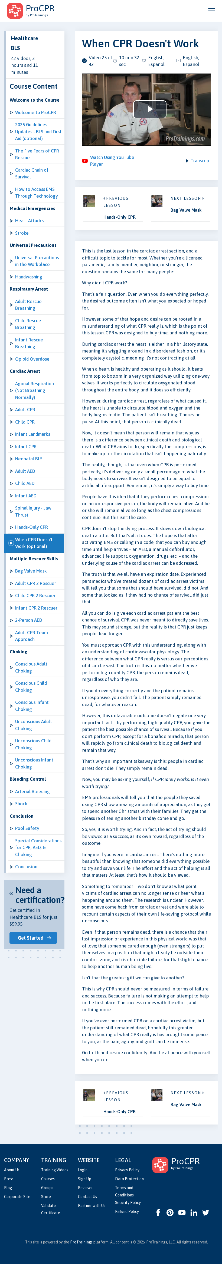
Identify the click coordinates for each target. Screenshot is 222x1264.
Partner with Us (91, 1205)
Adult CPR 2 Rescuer (35, 583)
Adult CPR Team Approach (31, 636)
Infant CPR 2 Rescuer (36, 608)
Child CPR (25, 422)
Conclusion (26, 866)
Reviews (85, 1188)
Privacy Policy (127, 1170)
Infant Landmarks (32, 434)
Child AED (25, 483)
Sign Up (84, 1179)
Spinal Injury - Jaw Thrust (33, 511)
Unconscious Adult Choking (33, 725)
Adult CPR (25, 409)
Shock (21, 803)
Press (9, 1179)
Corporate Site (17, 1197)
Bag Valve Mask (31, 571)
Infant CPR (26, 446)
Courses (48, 1179)
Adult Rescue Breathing (28, 305)
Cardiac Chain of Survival (31, 173)
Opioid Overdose (32, 359)
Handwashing (28, 277)
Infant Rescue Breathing (29, 343)
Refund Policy (127, 1211)
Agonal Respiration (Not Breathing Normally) (34, 390)
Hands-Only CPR (31, 527)
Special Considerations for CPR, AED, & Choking (38, 847)
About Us (11, 1170)
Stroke (22, 233)
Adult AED (25, 471)
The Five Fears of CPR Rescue (37, 154)
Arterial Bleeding (32, 791)
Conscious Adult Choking (31, 667)
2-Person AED (28, 620)
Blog (8, 1188)
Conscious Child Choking (31, 686)
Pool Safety (27, 828)
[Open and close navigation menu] (211, 11)
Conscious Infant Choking (32, 706)
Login (82, 1170)
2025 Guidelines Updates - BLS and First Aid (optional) (38, 131)
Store (46, 1197)
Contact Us (87, 1197)
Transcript (201, 160)
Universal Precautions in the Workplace (37, 261)
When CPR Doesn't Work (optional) (34, 543)
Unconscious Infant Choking (34, 763)
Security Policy (128, 1202)
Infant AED (26, 495)
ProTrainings (81, 1242)
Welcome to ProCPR (35, 112)
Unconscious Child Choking (33, 744)
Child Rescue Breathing (28, 324)
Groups (47, 1188)
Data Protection (129, 1179)
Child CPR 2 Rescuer (35, 595)
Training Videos (54, 1170)
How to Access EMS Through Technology (36, 193)
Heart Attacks (29, 220)
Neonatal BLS (29, 458)
